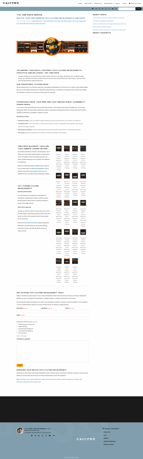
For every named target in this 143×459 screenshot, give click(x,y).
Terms (106, 438)
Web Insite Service (28, 382)
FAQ (105, 435)
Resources (108, 3)
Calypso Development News (50, 21)
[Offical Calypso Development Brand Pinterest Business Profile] (109, 8)
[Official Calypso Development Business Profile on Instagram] (106, 8)
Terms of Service (109, 441)
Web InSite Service (41, 23)
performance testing (55, 379)
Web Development (31, 23)
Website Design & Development (26, 324)
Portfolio (98, 3)
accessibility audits (24, 379)
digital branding (45, 379)
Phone (69, 308)
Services (87, 3)
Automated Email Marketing (25, 331)
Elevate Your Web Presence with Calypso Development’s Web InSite (51, 18)
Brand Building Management (25, 328)
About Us (107, 432)
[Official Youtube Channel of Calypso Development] (112, 8)
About (117, 3)
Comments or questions (23, 339)
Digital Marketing (22, 326)
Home (80, 3)
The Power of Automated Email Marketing (103, 21)
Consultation (135, 3)
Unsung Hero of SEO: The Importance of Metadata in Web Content (109, 30)
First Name (22, 308)
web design (76, 379)
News (125, 3)
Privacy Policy (109, 444)
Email (21, 315)
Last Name (46, 308)
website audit (37, 382)
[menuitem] (11, 3)
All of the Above (22, 333)
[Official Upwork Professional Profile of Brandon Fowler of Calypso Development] (116, 8)
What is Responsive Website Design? (102, 27)
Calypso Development (35, 379)
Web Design (23, 23)
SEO (72, 379)
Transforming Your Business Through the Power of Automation (108, 18)
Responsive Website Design (65, 21)
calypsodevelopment (36, 21)
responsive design (65, 379)
